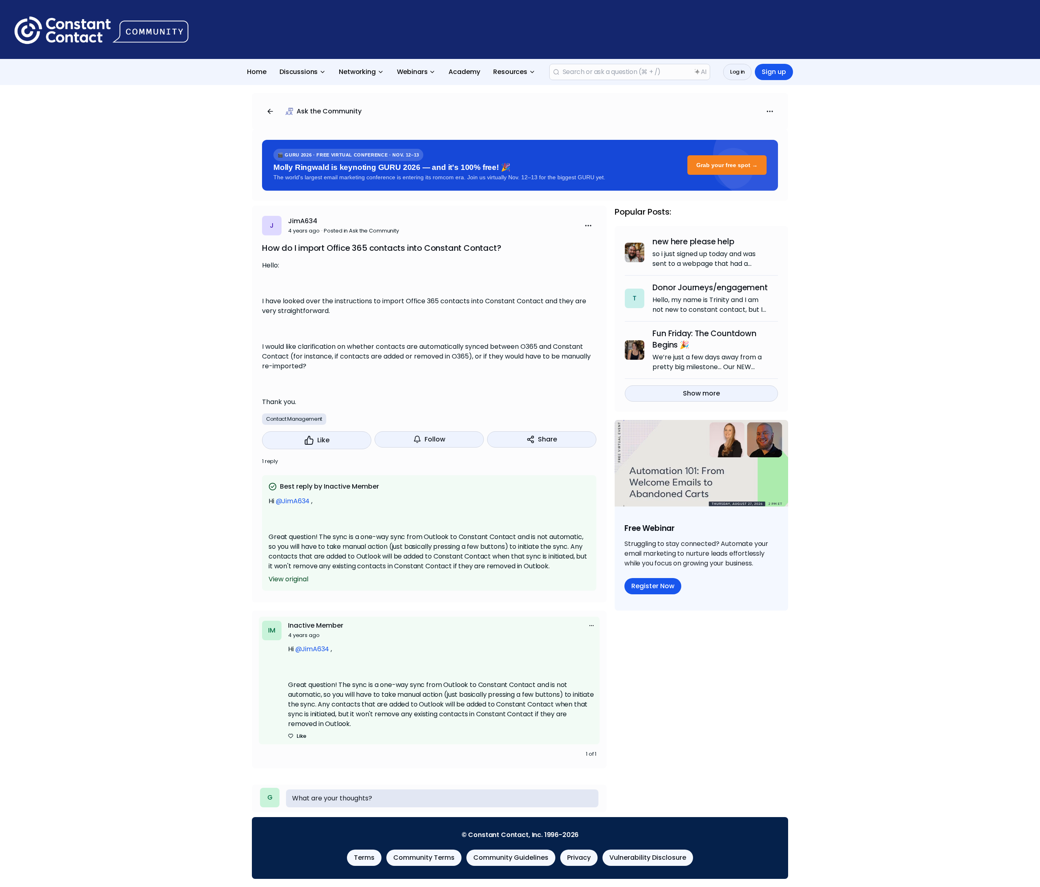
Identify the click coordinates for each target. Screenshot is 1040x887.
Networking (357, 71)
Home (256, 71)
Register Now (652, 586)
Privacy (579, 857)
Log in (737, 72)
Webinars (412, 71)
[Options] (770, 111)
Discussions (299, 71)
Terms (364, 857)
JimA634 (302, 221)
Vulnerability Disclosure (647, 857)
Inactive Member (315, 625)
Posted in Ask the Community (361, 231)
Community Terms (424, 857)
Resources (510, 71)
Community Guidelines (510, 857)
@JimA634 (293, 501)
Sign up (774, 71)
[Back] (270, 111)
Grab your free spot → (727, 165)
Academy (464, 71)
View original (288, 579)
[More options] (591, 625)
